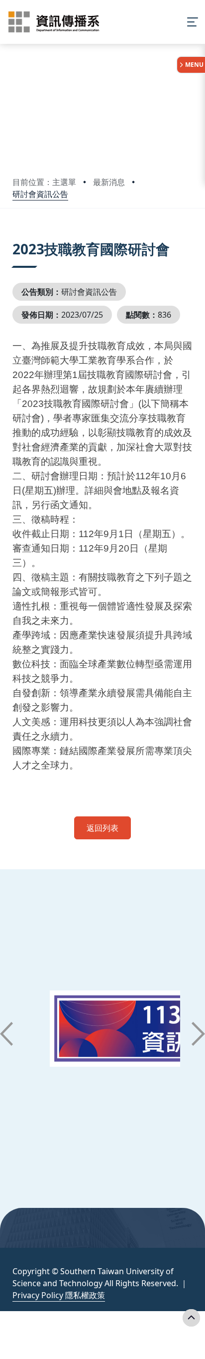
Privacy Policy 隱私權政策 (58, 1295)
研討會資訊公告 (40, 194)
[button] (6, 1034)
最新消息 (109, 182)
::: (14, 236)
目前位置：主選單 (44, 182)
